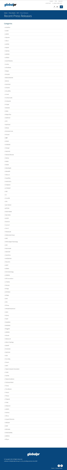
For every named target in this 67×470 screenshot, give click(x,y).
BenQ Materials (9, 77)
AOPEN (7, 44)
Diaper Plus (8, 114)
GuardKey (8, 178)
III (6, 195)
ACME (7, 30)
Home (5, 13)
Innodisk (8, 198)
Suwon (7, 362)
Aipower (8, 37)
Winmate (8, 429)
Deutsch (61, 1)
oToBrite (8, 282)
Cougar (7, 104)
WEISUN (8, 422)
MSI (7, 245)
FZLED (7, 141)
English (51, 1)
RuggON (8, 329)
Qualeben (8, 322)
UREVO (7, 409)
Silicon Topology (10, 342)
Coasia (7, 94)
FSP (18, 13)
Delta (7, 111)
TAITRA (7, 375)
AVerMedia (8, 67)
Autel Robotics (9, 61)
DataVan (8, 107)
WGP (7, 426)
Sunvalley (8, 359)
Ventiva (7, 412)
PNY (7, 298)
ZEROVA (8, 436)
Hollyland (8, 185)
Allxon (7, 40)
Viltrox (7, 416)
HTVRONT (8, 188)
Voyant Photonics (10, 419)
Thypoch (8, 399)
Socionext (8, 349)
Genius (7, 158)
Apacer (7, 47)
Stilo (7, 355)
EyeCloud (8, 124)
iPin (6, 201)
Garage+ (8, 148)
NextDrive (8, 255)
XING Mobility (9, 432)
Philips (7, 295)
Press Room (12, 13)
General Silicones (10, 154)
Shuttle (7, 335)
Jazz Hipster (8, 205)
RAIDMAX (8, 325)
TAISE (7, 372)
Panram (7, 285)
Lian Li (7, 228)
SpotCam (8, 352)
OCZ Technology (10, 272)
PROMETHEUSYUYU (10, 308)
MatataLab (8, 231)
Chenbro (8, 87)
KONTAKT (48, 3)
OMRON (8, 275)
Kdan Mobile (9, 211)
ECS (6, 121)
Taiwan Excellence (10, 379)
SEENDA (8, 332)
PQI (6, 302)
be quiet (8, 74)
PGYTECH (8, 292)
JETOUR (7, 208)
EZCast (7, 128)
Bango (7, 71)
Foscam (7, 134)
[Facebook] (54, 6)
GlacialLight (8, 168)
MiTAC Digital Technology (12, 241)
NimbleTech (8, 258)
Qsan (7, 318)
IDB (6, 191)
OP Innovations (9, 278)
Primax (7, 305)
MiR (7, 238)
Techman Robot (9, 382)
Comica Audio (9, 97)
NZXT (7, 265)
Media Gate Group (10, 235)
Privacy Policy (59, 468)
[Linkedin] (57, 6)
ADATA (7, 34)
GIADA (7, 164)
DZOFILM (8, 118)
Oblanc (7, 268)
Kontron (8, 221)
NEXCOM (8, 251)
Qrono (7, 315)
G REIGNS (8, 144)
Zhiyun (7, 439)
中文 (56, 1)
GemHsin (8, 151)
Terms (52, 468)
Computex (8, 101)
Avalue (7, 64)
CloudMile (8, 91)
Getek (7, 161)
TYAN (7, 402)
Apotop (7, 51)
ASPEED (7, 54)
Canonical (8, 84)
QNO (7, 312)
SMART (7, 345)
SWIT (7, 365)
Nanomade (8, 248)
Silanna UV (8, 339)
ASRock (7, 57)
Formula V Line (9, 131)
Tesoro (7, 392)
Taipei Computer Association (12, 369)
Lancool (7, 225)
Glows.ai (8, 174)
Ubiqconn (8, 406)
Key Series (8, 215)
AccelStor (8, 27)
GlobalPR (8, 171)
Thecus (7, 395)
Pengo (7, 288)
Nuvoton (8, 262)
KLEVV (7, 218)
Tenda (7, 385)
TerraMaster (9, 389)
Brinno (7, 81)
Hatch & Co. (8, 181)
